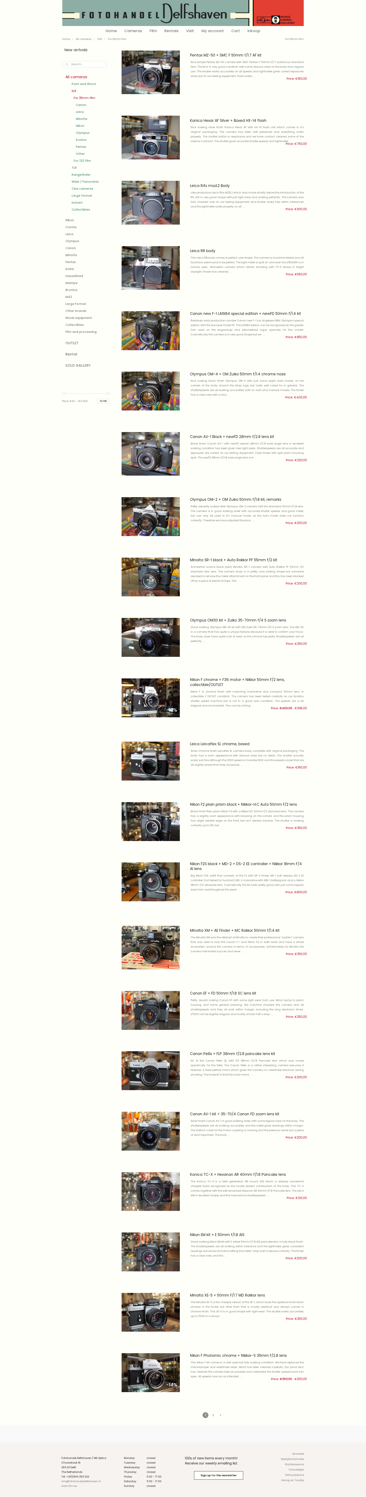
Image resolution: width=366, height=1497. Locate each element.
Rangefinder (81, 175)
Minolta (81, 119)
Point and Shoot (84, 84)
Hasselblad (74, 276)
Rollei (69, 269)
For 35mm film (84, 98)
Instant (77, 202)
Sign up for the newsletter (219, 1475)
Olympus (83, 133)
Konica (81, 140)
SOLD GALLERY (78, 365)
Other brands (75, 311)
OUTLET (72, 343)
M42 (68, 297)
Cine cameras (82, 189)
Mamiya (71, 283)
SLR (99, 39)
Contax (71, 227)
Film (153, 30)
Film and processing (81, 332)
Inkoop (253, 30)
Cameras (133, 30)
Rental (71, 354)
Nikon (80, 126)
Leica (80, 112)
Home (111, 30)
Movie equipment (78, 318)
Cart (235, 30)
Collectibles (81, 209)
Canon (81, 105)
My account (212, 30)
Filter (103, 401)
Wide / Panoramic (85, 182)
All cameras (84, 39)
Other (80, 154)
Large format (82, 195)
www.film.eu (69, 1486)
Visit (190, 30)
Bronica (71, 290)
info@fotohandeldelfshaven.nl (81, 1481)
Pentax (81, 147)
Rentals (171, 30)
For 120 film (82, 161)
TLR (74, 168)
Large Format (75, 304)
